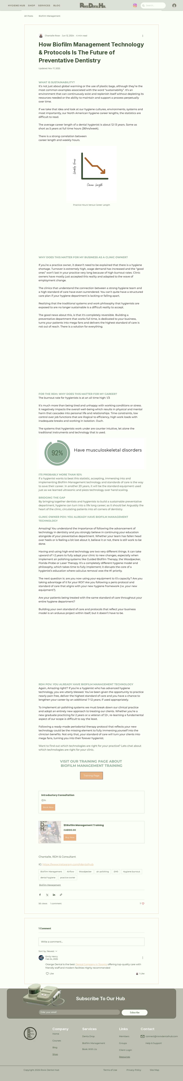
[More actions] (142, 35)
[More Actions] (142, 957)
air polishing (103, 871)
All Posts (28, 16)
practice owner (67, 877)
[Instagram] (135, 5)
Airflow (70, 871)
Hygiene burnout (131, 871)
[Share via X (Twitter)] (47, 894)
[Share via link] (61, 894)
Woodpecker (85, 871)
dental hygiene (47, 877)
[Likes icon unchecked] (47, 973)
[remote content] (91, 231)
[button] (91, 802)
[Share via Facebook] (40, 894)
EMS (116, 871)
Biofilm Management (49, 16)
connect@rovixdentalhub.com (162, 1036)
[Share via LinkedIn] (54, 894)
